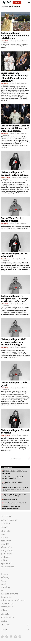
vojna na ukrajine (9, 520)
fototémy (5, 587)
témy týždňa (7, 550)
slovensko (6, 531)
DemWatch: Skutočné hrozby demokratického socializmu (11, 507)
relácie (4, 560)
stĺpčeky (5, 577)
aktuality (5, 523)
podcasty (5, 557)
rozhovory (6, 540)
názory (4, 537)
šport (3, 584)
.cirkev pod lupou (21, 41)
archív (4, 621)
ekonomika (6, 547)
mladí (4, 610)
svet (3, 534)
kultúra (4, 574)
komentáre (6, 597)
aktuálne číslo (7, 617)
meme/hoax (7, 606)
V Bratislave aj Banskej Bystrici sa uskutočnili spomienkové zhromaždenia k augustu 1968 (14, 471)
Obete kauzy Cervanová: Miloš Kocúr (14, 503)
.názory (12, 41)
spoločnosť (6, 563)
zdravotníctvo (7, 603)
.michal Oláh (4, 41)
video (3, 590)
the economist (8, 566)
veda (3, 580)
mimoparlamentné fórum (13, 600)
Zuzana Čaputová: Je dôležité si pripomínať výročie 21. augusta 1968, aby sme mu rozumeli (15, 489)
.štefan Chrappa (5, 177)
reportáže (5, 544)
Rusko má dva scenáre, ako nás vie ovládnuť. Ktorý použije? (12, 478)
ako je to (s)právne (9, 593)
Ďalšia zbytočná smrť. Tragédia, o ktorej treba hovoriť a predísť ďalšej (14, 495)
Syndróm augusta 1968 (9, 499)
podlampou (6, 553)
